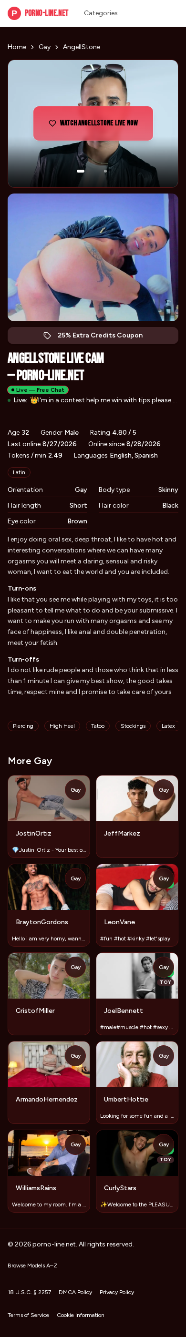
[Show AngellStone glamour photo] (105, 171)
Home (17, 47)
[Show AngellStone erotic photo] (80, 171)
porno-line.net (40, 13)
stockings (133, 726)
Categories (101, 13)
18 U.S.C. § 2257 (29, 1292)
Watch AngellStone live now (102, 126)
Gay (45, 47)
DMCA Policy (75, 1292)
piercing (23, 726)
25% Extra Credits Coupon (105, 337)
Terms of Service (28, 1315)
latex (168, 726)
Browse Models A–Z (32, 1265)
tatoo (97, 726)
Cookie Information (80, 1315)
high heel (62, 726)
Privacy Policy (117, 1292)
